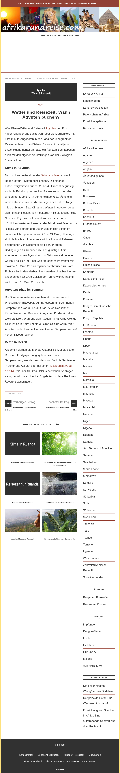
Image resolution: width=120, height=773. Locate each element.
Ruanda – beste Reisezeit (22, 502)
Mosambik (89, 407)
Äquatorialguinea (93, 175)
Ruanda (88, 434)
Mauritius (88, 393)
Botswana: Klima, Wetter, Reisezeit (60, 502)
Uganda (88, 551)
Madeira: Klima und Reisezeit (22, 539)
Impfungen (89, 624)
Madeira (88, 359)
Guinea (87, 258)
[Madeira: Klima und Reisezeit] (22, 520)
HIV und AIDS (91, 651)
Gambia (88, 244)
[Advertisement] (60, 54)
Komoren (88, 299)
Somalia (88, 482)
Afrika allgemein (93, 148)
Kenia (86, 292)
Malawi (87, 366)
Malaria (87, 658)
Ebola (86, 638)
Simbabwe (89, 476)
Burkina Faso (91, 203)
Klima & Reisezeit (14, 393)
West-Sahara (91, 558)
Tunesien (88, 544)
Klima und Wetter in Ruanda (22, 462)
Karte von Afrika (43, 3)
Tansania (88, 523)
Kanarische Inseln (94, 278)
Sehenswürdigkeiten (87, 3)
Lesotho (88, 332)
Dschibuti (88, 217)
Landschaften (70, 3)
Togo (86, 530)
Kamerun (88, 271)
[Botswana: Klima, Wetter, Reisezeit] (59, 483)
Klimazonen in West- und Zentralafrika (59, 539)
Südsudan (89, 510)
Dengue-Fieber (92, 631)
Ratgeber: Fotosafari (96, 597)
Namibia (88, 414)
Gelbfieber (89, 645)
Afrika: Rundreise (26, 3)
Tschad (87, 537)
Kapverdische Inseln (95, 285)
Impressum (91, 761)
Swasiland (89, 517)
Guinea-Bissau (92, 264)
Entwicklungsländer (95, 121)
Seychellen (90, 462)
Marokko (88, 379)
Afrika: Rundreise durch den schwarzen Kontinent (47, 761)
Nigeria (87, 428)
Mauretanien (90, 386)
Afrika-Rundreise (12, 78)
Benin (86, 189)
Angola (87, 169)
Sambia (87, 441)
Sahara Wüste (50, 175)
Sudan (87, 503)
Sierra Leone (91, 469)
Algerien (88, 162)
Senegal (88, 455)
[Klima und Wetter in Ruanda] (22, 443)
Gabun (87, 237)
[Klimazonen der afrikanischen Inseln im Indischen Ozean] (59, 443)
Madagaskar (90, 352)
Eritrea (87, 230)
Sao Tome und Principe (97, 448)
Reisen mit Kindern (95, 604)
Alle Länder (57, 3)
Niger (86, 421)
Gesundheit (95, 755)
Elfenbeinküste (92, 223)
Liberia (87, 338)
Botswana (89, 196)
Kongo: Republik (93, 318)
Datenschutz (78, 761)
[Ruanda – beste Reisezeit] (22, 483)
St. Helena (89, 489)
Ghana (87, 251)
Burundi (88, 210)
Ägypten (27, 78)
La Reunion (90, 325)
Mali (85, 373)
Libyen (87, 345)
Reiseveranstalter (94, 128)
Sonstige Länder (93, 577)
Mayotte (88, 400)
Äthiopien (89, 182)
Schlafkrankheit (92, 665)
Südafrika (89, 496)
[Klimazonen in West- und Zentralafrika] (59, 520)
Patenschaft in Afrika (96, 114)
